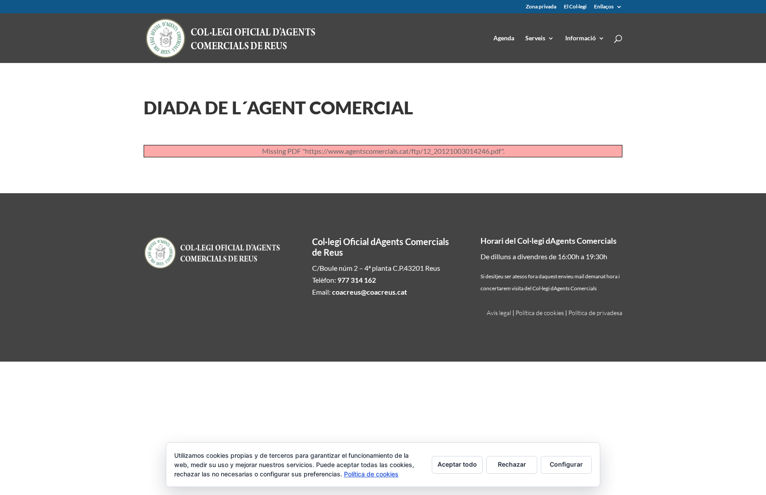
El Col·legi (575, 7)
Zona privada (541, 7)
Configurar (566, 464)
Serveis (535, 38)
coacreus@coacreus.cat (369, 292)
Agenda (503, 38)
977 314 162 (356, 280)
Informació (580, 38)
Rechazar (512, 464)
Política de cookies (540, 312)
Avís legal (499, 312)
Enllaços (604, 7)
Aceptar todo (457, 464)
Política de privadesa (595, 312)
